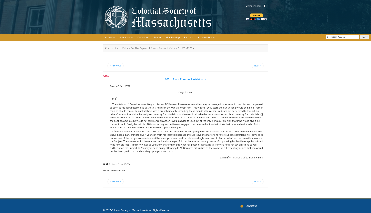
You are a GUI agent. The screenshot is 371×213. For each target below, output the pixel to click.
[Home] (157, 17)
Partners (189, 37)
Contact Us (251, 205)
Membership (173, 37)
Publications (126, 37)
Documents (143, 37)
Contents (111, 48)
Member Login (253, 6)
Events (157, 37)
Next (257, 65)
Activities (110, 37)
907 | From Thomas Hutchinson (185, 79)
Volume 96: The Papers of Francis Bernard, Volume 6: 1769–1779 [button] (157, 48)
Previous (115, 65)
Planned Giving (206, 37)
